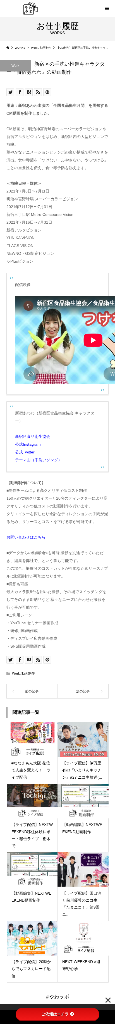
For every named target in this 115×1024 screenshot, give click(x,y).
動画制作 (28, 673)
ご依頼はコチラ (55, 1013)
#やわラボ (57, 996)
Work (15, 66)
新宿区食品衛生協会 (32, 436)
